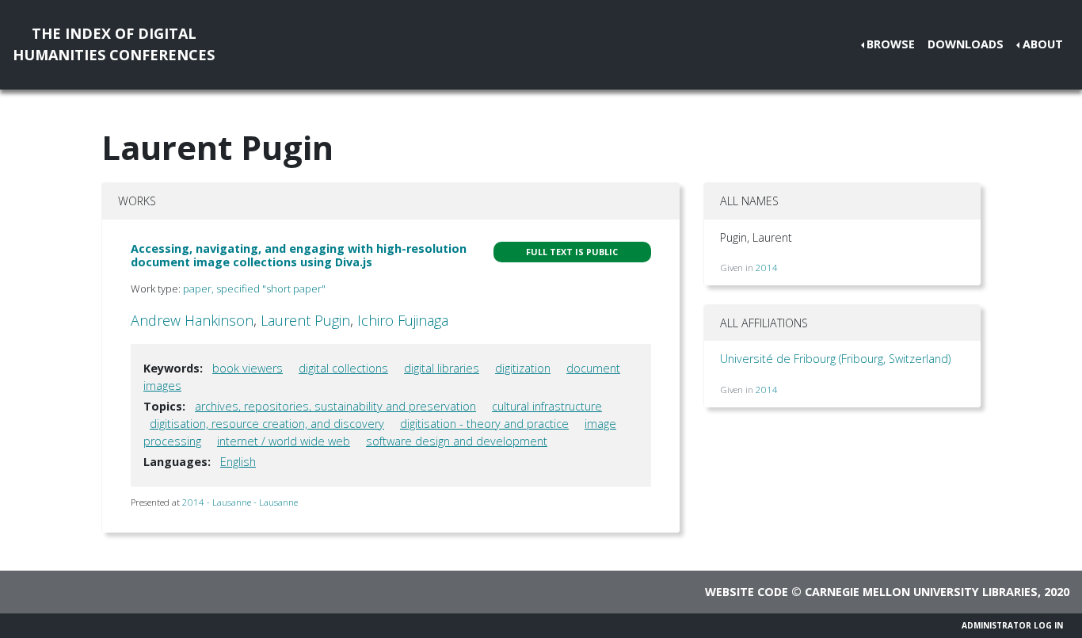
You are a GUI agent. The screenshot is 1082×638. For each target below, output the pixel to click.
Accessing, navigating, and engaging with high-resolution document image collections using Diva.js (299, 255)
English (238, 461)
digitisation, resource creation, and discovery (267, 423)
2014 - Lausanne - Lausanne (240, 502)
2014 (767, 267)
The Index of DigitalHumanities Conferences (114, 44)
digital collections (343, 368)
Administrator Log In (1012, 625)
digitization (523, 368)
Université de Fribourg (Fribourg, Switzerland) (835, 358)
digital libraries (441, 368)
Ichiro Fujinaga (402, 320)
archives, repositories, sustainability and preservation (335, 406)
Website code (746, 591)
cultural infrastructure (547, 406)
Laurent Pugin (305, 320)
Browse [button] (891, 44)
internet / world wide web (283, 441)
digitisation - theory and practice (484, 423)
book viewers (247, 368)
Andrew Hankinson (192, 320)
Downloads (966, 44)
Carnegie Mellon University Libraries (921, 591)
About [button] (1043, 44)
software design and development (456, 441)
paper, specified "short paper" (254, 288)
